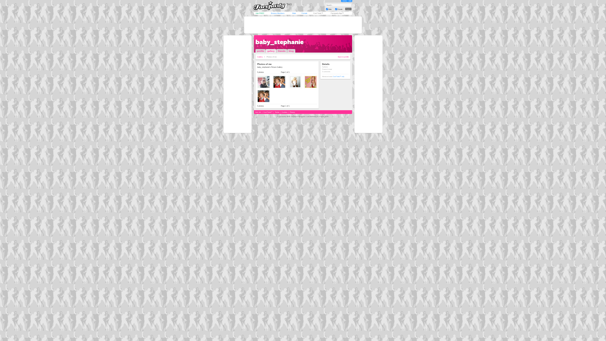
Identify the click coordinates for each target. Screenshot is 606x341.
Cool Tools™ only (338, 76)
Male (294, 13)
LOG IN (344, 1)
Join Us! (258, 112)
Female (304, 13)
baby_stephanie (279, 42)
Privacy (292, 112)
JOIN (350, 1)
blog (291, 51)
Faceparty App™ (337, 13)
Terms (277, 112)
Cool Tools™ (318, 13)
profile (260, 51)
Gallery (260, 57)
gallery (271, 51)
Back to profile (343, 57)
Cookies (284, 112)
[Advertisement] (303, 25)
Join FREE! (259, 13)
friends (281, 51)
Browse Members (278, 13)
